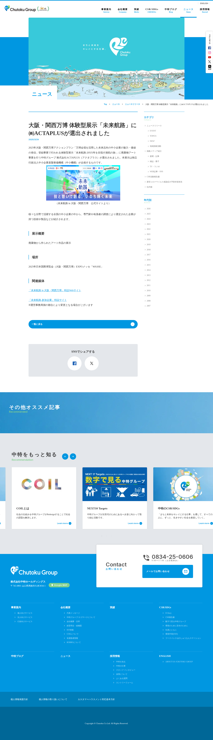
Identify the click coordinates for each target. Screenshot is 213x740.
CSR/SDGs (165, 607)
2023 (148, 224)
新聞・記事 (154, 156)
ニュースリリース (154, 126)
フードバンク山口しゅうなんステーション (183, 638)
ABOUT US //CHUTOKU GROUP (179, 662)
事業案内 (16, 607)
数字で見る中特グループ (175, 621)
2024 (148, 219)
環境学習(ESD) (171, 634)
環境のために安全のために (176, 626)
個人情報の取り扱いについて (53, 699)
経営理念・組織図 (74, 626)
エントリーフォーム (124, 683)
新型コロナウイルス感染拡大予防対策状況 (164, 182)
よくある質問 (121, 678)
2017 (148, 255)
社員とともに (171, 630)
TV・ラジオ (155, 166)
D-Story (168, 613)
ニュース (65, 656)
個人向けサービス (24, 613)
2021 (148, 234)
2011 (148, 285)
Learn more (62, 523)
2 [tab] (106, 536)
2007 (148, 306)
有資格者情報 (72, 638)
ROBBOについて (74, 642)
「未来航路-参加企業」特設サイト (48, 300)
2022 (148, 229)
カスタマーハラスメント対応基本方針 (96, 699)
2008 (148, 301)
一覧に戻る (37, 324)
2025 (148, 214)
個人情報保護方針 (19, 699)
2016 (148, 260)
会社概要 (65, 607)
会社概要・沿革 (73, 621)
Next (73, 456)
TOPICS (153, 136)
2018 (148, 250)
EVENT (153, 131)
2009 (148, 296)
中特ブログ (17, 656)
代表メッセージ (73, 613)
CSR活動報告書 (153, 177)
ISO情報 (70, 630)
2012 (148, 280)
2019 (148, 244)
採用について (121, 674)
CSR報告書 (170, 617)
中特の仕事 (121, 666)
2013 (148, 275)
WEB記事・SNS (156, 171)
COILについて (73, 634)
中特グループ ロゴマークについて (81, 617)
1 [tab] (101, 536)
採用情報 (115, 656)
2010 (148, 290)
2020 (148, 239)
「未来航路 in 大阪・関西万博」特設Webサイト (55, 290)
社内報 (149, 187)
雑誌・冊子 (154, 161)
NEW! (152, 141)
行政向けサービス (24, 621)
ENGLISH (204, 3)
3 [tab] (111, 536)
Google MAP (60, 585)
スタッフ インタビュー (125, 670)
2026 (148, 209)
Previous (65, 456)
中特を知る (121, 662)
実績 (112, 607)
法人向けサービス (24, 617)
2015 (148, 265)
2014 (148, 270)
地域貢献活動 (155, 146)
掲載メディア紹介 (154, 151)
